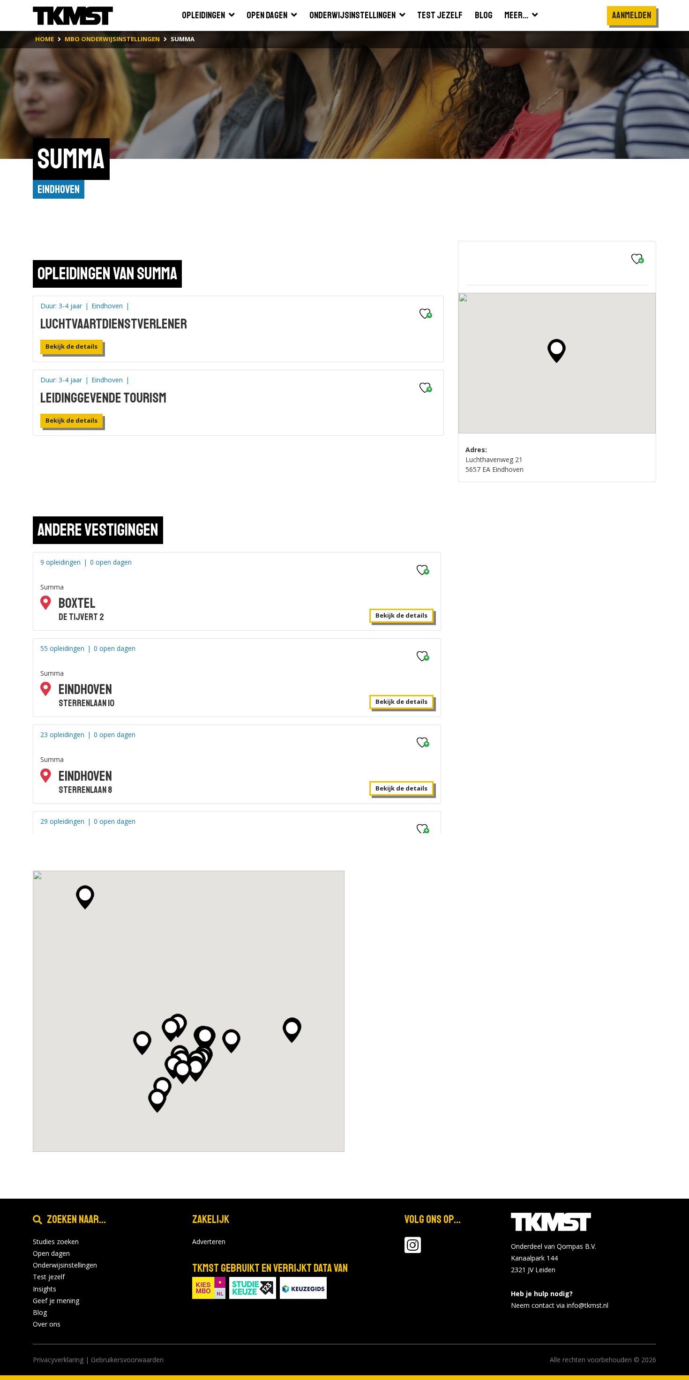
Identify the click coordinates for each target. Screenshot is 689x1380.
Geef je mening (56, 1300)
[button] (556, 351)
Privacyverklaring (58, 1359)
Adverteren (208, 1241)
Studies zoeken (56, 1241)
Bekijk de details (71, 346)
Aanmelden (631, 15)
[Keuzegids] (303, 1287)
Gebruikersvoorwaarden (127, 1359)
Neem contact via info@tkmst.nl (559, 1305)
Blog (40, 1312)
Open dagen (51, 1253)
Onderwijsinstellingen (65, 1265)
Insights (44, 1288)
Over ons (46, 1324)
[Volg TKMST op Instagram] (412, 1249)
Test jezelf (49, 1276)
